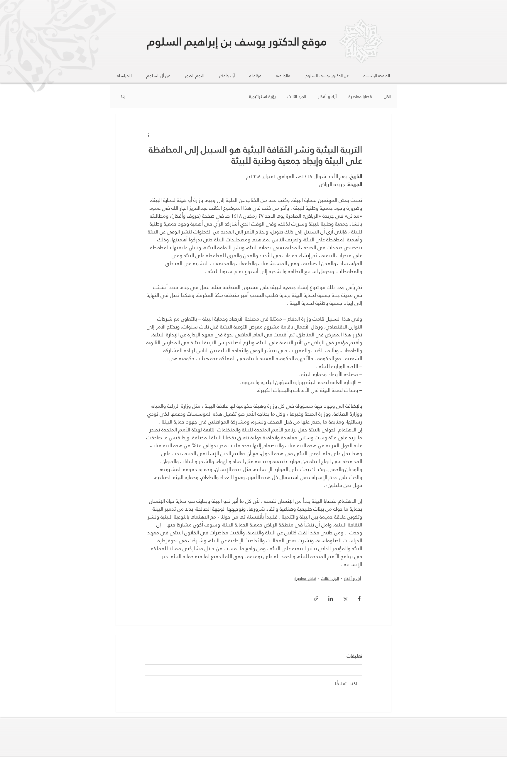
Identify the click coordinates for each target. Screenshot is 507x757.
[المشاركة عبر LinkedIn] (330, 598)
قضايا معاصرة (360, 96)
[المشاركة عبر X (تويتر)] (345, 598)
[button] (123, 96)
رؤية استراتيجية (262, 96)
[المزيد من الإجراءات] (148, 135)
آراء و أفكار (327, 96)
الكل (387, 96)
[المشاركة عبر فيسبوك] (359, 598)
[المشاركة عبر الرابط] (316, 598)
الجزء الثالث (297, 96)
